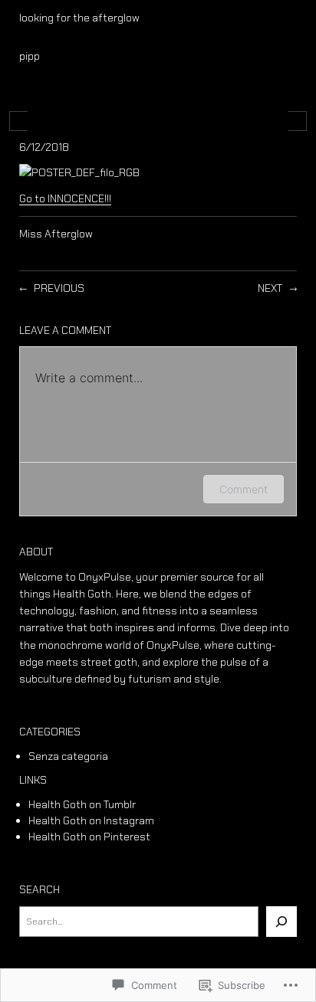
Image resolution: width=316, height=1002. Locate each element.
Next (270, 288)
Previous (59, 288)
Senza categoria (68, 756)
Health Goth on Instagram (91, 820)
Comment (243, 489)
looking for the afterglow (79, 18)
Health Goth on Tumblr (82, 804)
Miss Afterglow (56, 234)
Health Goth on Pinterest (89, 836)
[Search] (281, 921)
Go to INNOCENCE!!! (65, 198)
